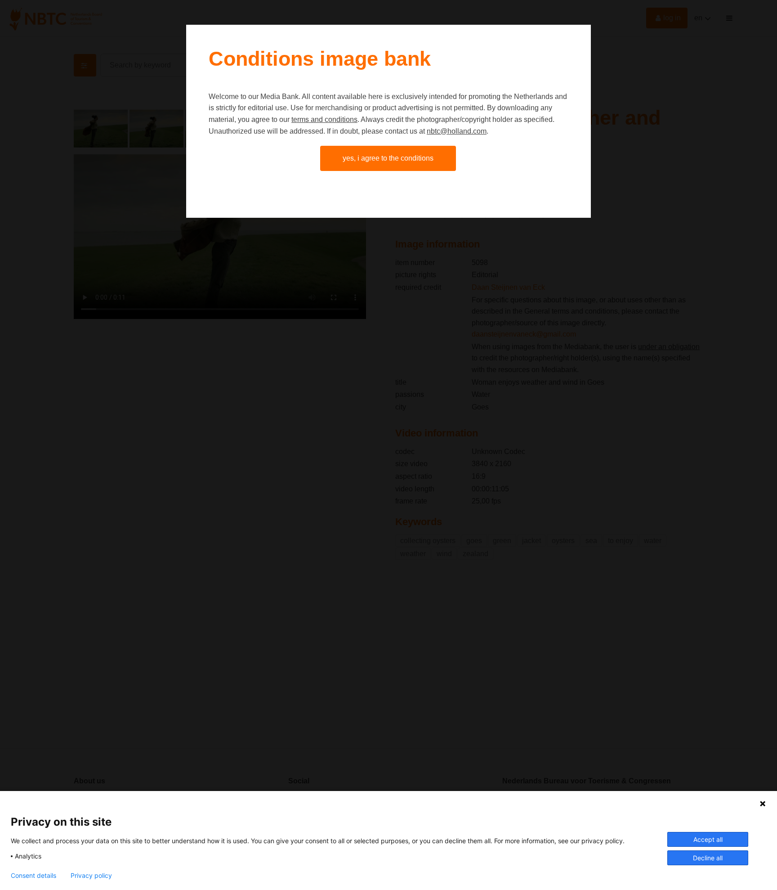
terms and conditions (324, 119)
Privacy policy (91, 875)
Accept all (708, 839)
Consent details (33, 875)
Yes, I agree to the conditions (388, 158)
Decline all (708, 858)
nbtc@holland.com (457, 131)
